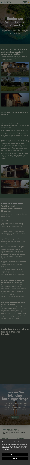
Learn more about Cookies (8, 451)
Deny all (15, 458)
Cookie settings (15, 461)
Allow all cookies (15, 454)
